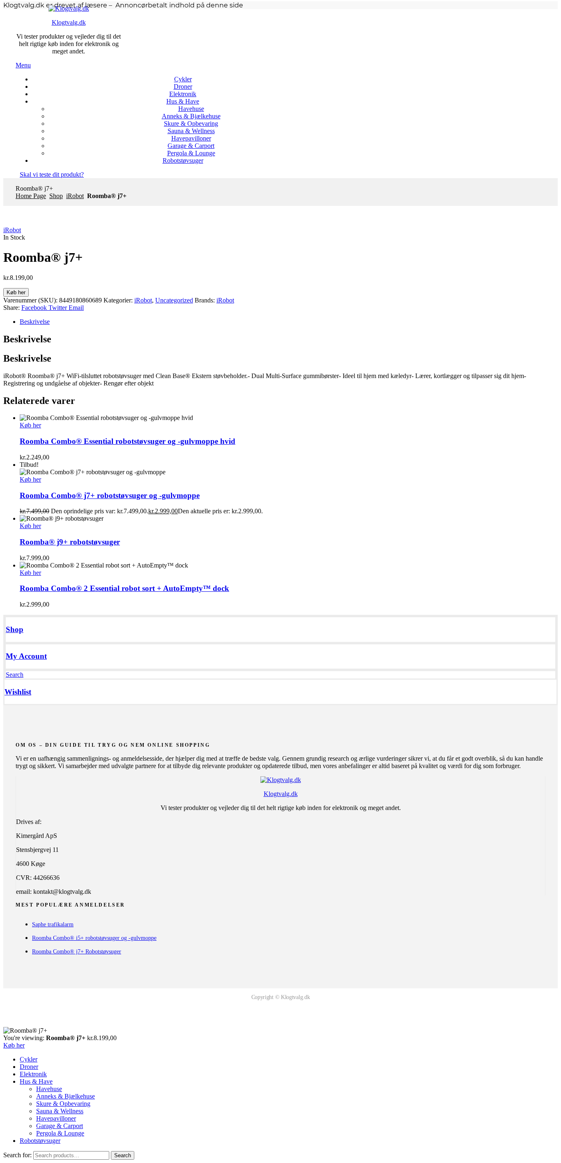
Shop (56, 195)
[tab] (289, 321)
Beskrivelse (35, 321)
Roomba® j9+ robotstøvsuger (70, 542)
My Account (26, 656)
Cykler (28, 1059)
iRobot (75, 195)
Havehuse (49, 1088)
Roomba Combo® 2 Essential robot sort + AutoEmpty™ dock (124, 588)
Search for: (17, 1154)
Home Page (31, 195)
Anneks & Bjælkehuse (65, 1096)
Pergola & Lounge (60, 1133)
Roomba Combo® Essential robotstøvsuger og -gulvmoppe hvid (127, 441)
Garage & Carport (59, 1125)
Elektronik (33, 1074)
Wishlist (18, 692)
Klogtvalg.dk (69, 22)
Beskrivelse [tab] (27, 339)
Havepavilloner (56, 1118)
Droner (29, 1066)
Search (122, 1155)
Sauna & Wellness (59, 1111)
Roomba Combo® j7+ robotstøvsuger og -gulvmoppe (110, 495)
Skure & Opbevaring (63, 1103)
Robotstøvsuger (40, 1140)
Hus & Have (36, 1081)
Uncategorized (174, 300)
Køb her (16, 292)
